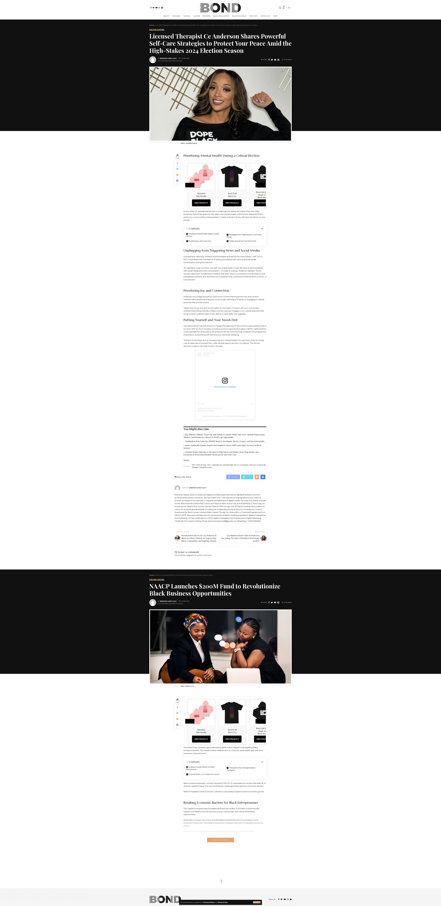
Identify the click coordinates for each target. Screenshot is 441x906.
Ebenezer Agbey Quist (168, 58)
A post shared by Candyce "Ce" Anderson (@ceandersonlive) (225, 416)
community (216, 465)
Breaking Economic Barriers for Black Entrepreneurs (200, 768)
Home (151, 25)
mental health (228, 465)
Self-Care (252, 465)
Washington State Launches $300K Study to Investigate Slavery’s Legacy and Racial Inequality (225, 441)
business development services (211, 812)
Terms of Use (222, 902)
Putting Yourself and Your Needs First (242, 241)
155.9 (193, 465)
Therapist (195, 467)
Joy (221, 465)
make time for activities (221, 297)
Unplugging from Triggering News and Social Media (244, 236)
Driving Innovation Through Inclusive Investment (241, 769)
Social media (261, 465)
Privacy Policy (209, 902)
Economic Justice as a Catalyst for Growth (204, 774)
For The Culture (156, 29)
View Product (201, 203)
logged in (190, 555)
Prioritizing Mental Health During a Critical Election (202, 235)
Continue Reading (220, 840)
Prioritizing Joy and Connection (200, 241)
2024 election (201, 465)
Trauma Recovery (205, 467)
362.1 (209, 465)
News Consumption (241, 465)
